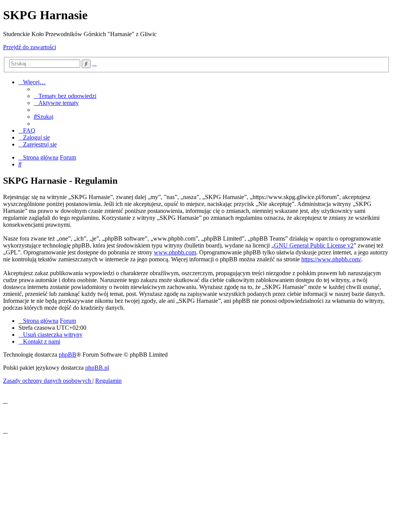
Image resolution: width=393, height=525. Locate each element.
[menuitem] (65, 96)
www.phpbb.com (175, 252)
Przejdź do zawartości (29, 47)
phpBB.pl (97, 367)
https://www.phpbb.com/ (331, 259)
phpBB (67, 354)
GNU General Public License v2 (313, 245)
